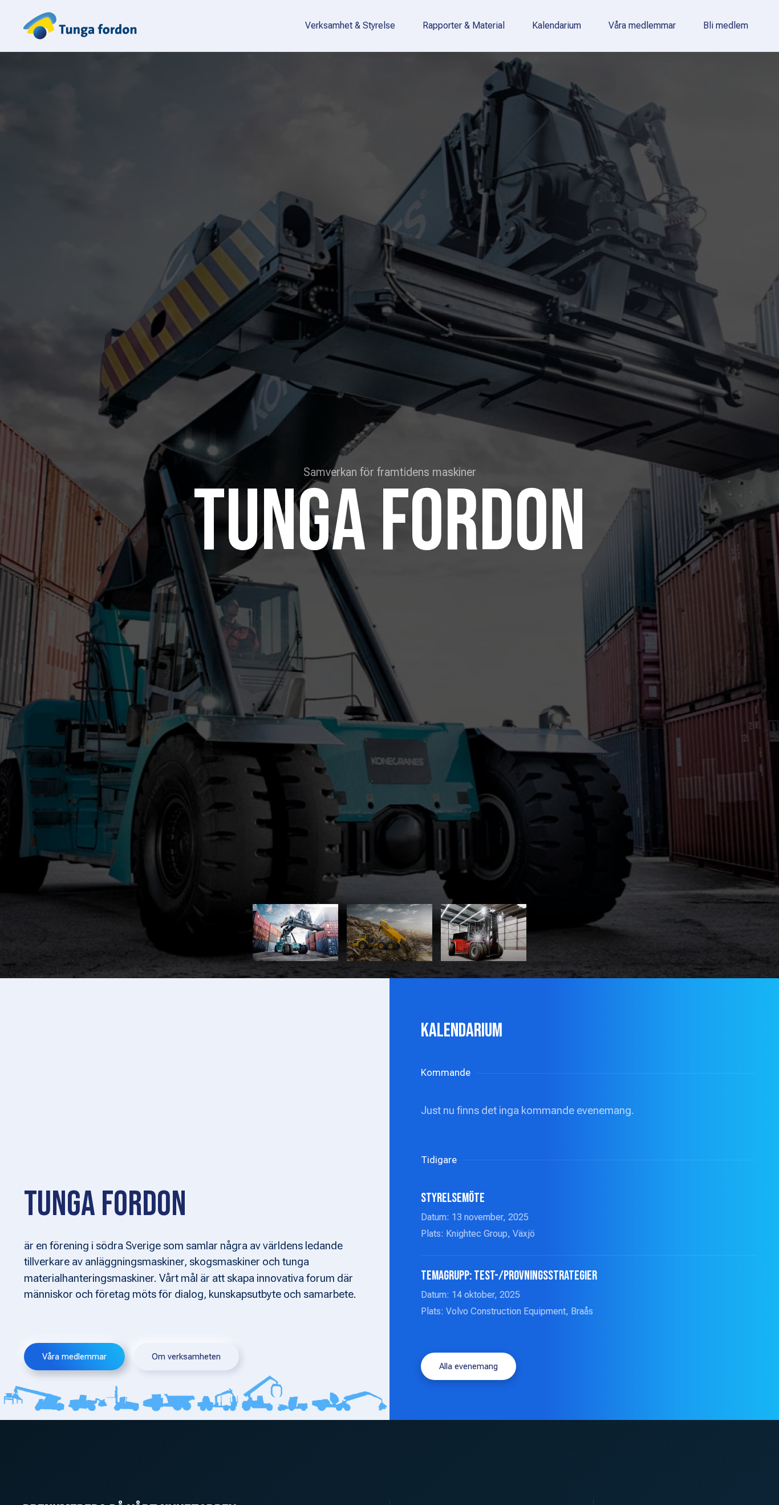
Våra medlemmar (642, 25)
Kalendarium (556, 25)
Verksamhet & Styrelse (350, 25)
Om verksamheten (186, 1356)
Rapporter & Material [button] (464, 25)
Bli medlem (725, 25)
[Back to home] (80, 25)
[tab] (295, 932)
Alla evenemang (468, 1366)
